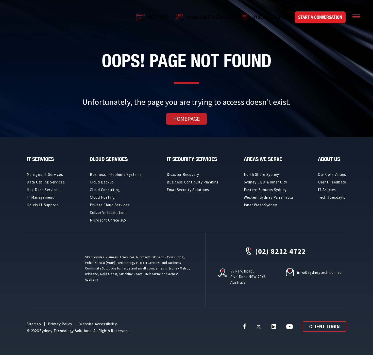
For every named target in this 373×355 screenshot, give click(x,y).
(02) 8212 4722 (280, 251)
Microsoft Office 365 (108, 220)
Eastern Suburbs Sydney (265, 189)
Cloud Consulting (105, 189)
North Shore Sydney (261, 174)
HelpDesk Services (43, 189)
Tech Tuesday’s (331, 197)
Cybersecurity (269, 17)
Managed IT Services (210, 17)
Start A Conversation (320, 17)
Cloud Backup (102, 182)
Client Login (324, 326)
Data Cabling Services (46, 182)
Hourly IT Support (42, 204)
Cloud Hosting (102, 197)
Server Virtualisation (108, 212)
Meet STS (157, 17)
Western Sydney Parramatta (268, 197)
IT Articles (327, 189)
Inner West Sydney (260, 204)
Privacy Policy (60, 324)
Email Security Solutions (188, 189)
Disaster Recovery (183, 174)
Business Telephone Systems (116, 174)
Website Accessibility (98, 324)
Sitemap (34, 324)
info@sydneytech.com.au (319, 272)
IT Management (40, 197)
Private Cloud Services (110, 204)
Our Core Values (332, 174)
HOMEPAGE (186, 118)
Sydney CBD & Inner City (265, 182)
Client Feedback (332, 182)
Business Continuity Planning (193, 182)
